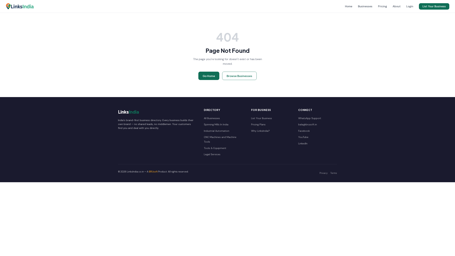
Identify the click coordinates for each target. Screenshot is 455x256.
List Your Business (434, 6)
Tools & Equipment (215, 148)
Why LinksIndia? (260, 130)
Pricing (382, 6)
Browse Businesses (239, 76)
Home (348, 6)
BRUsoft (153, 171)
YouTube (303, 137)
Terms (333, 173)
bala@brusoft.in (307, 124)
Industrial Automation (216, 130)
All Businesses (212, 118)
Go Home (209, 76)
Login (409, 6)
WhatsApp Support (309, 118)
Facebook (304, 130)
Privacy (324, 173)
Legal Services (212, 154)
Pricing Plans (258, 124)
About (397, 6)
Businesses (365, 6)
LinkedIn (302, 143)
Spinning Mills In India (216, 124)
